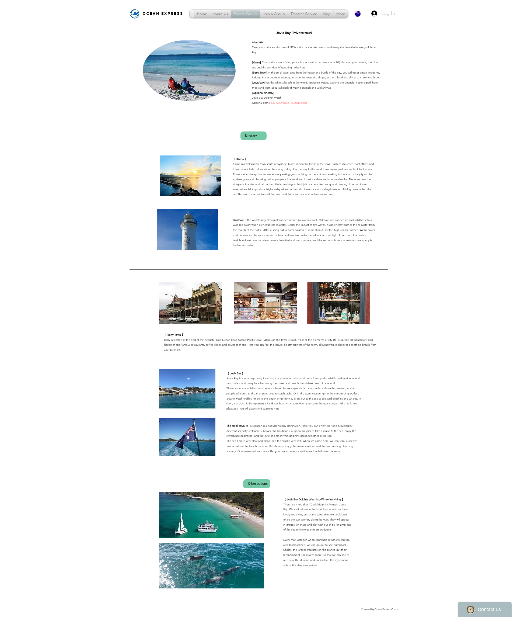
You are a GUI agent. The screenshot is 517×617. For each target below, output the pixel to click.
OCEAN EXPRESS (163, 13)
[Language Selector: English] (361, 14)
